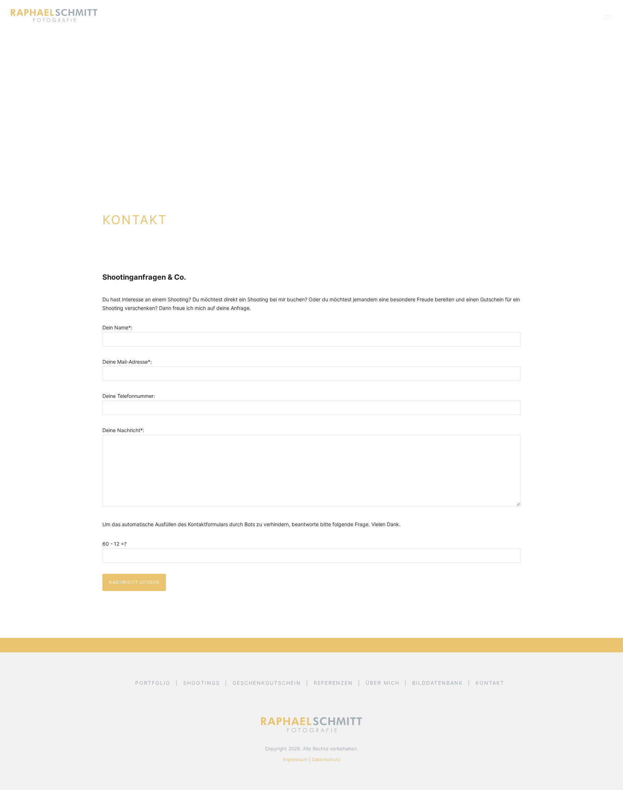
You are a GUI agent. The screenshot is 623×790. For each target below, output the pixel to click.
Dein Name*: (117, 327)
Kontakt (490, 683)
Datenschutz (326, 759)
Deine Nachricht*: (123, 430)
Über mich (382, 683)
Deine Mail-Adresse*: (127, 362)
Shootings (201, 683)
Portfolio (153, 683)
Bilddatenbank (437, 683)
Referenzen (333, 683)
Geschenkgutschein (267, 683)
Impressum (295, 759)
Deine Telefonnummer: (128, 396)
